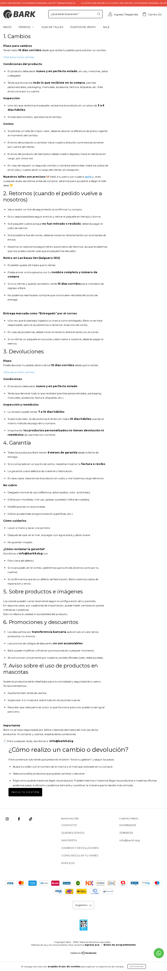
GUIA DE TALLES (52, 27)
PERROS (25, 27)
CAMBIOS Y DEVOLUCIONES (80, 847)
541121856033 (127, 825)
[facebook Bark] (19, 818)
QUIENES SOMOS (72, 832)
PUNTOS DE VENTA (83, 27)
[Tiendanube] (83, 953)
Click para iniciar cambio (18, 57)
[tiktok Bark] (31, 818)
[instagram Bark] (7, 818)
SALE (106, 27)
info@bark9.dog (129, 840)
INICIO (7, 27)
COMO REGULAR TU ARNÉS (79, 855)
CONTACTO (69, 825)
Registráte (131, 14)
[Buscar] (98, 13)
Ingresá (118, 14)
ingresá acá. (92, 944)
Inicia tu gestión (25, 792)
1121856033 (126, 832)
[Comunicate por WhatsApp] (159, 953)
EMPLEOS (68, 863)
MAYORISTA (69, 840)
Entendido (137, 966)
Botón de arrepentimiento (120, 944)
